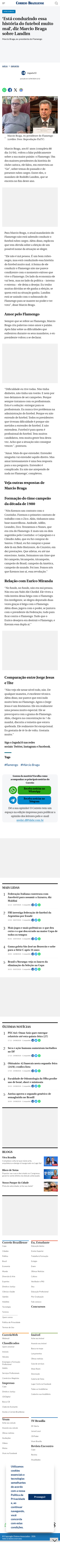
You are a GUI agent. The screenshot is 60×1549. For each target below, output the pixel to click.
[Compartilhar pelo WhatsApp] (39, 906)
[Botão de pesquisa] (56, 3)
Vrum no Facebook (9, 1453)
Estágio (34, 1261)
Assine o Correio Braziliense (13, 1412)
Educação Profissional (39, 1292)
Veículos (5, 1357)
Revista (34, 1455)
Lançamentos (36, 1353)
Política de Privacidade (11, 1322)
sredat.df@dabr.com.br (30, 820)
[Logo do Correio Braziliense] (30, 3)
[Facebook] (10, 91)
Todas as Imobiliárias (39, 1389)
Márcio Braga (31, 764)
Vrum (5, 1419)
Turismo (5, 1312)
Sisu (32, 1286)
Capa (4, 1246)
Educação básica (37, 1246)
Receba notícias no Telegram (34, 800)
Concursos (38, 1306)
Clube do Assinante (10, 1407)
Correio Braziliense (14, 1242)
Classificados (10, 1343)
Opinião (5, 1297)
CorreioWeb (10, 1335)
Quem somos (7, 1317)
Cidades (5, 1251)
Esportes (15, 66)
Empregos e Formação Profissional (11, 1363)
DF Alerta (35, 1426)
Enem (33, 1266)
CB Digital (6, 1397)
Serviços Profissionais (10, 1373)
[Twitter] (15, 91)
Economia (6, 1266)
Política (5, 1256)
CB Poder (35, 1436)
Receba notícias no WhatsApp (34, 790)
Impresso (8, 1383)
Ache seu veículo (8, 1423)
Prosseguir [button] (40, 1496)
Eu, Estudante (40, 1242)
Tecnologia (6, 1307)
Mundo (5, 1271)
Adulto (5, 1368)
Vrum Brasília (36, 1441)
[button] (24, 1527)
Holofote (5, 1302)
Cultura (34, 1276)
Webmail (5, 1338)
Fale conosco (36, 1302)
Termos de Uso (8, 1327)
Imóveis (5, 1352)
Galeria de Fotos (37, 1379)
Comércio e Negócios (10, 1378)
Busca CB (6, 1402)
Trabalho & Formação (39, 1256)
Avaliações (6, 1438)
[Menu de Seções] (4, 3)
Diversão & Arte (8, 1276)
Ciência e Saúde (8, 1292)
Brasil (4, 1261)
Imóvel (35, 1335)
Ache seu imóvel (37, 1338)
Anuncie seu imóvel (38, 1343)
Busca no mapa (37, 1348)
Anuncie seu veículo (10, 1428)
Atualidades (36, 1460)
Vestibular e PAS (37, 1281)
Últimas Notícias (37, 1271)
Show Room (35, 1369)
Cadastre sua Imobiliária (41, 1394)
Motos (4, 1448)
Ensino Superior (37, 1251)
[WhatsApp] (4, 91)
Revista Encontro (42, 1446)
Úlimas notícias (37, 1359)
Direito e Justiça (8, 1286)
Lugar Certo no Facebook (41, 1384)
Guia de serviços (37, 1364)
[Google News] (21, 91)
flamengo (12, 764)
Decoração (35, 1374)
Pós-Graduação (37, 1297)
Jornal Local (36, 1431)
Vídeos (5, 1443)
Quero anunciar (8, 1347)
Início (5, 66)
